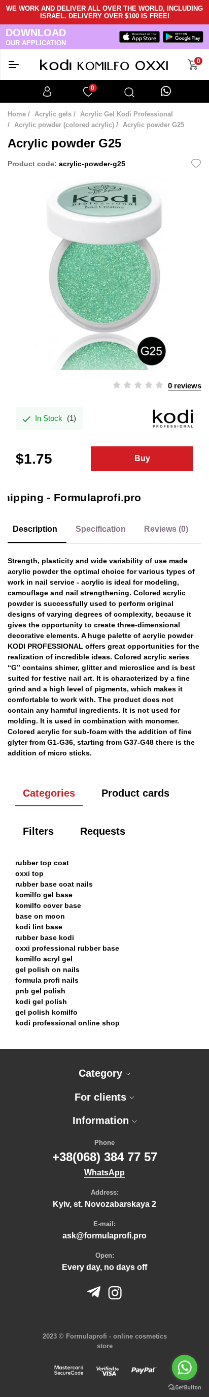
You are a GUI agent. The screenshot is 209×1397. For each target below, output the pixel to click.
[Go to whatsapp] (184, 1367)
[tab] (104, 1073)
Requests (102, 831)
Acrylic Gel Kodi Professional (126, 114)
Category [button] (102, 1073)
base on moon (40, 916)
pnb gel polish (40, 991)
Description (35, 529)
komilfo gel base (44, 895)
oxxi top (29, 873)
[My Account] (47, 91)
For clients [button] (102, 1097)
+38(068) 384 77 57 (104, 1157)
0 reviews (184, 385)
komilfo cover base (48, 905)
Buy (142, 458)
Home (17, 114)
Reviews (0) (166, 529)
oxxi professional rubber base (67, 948)
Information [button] (102, 1120)
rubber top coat (42, 863)
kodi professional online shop (67, 1023)
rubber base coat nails (54, 884)
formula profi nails (47, 980)
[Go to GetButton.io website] (184, 1387)
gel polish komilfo (46, 1012)
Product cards (135, 793)
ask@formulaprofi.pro (104, 1235)
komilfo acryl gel (44, 959)
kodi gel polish (41, 1001)
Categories (49, 793)
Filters (38, 831)
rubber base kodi (44, 937)
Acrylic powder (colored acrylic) (64, 125)
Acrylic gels (53, 114)
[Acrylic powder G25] (104, 273)
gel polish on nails (47, 969)
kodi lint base (38, 927)
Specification (101, 529)
